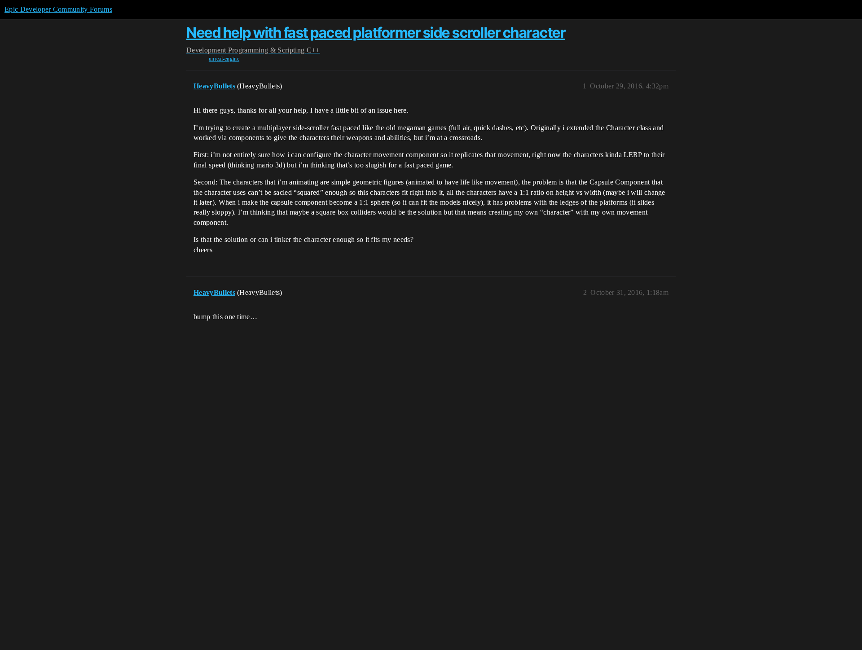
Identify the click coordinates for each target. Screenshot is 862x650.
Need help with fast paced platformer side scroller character (375, 32)
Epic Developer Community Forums (58, 9)
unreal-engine (224, 59)
